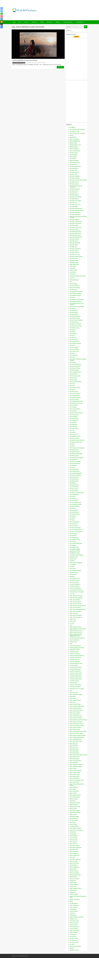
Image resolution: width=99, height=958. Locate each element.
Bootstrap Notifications (75, 214)
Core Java (72, 278)
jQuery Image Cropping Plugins (77, 737)
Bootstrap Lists (73, 202)
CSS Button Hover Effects (76, 326)
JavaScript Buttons (74, 651)
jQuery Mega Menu (74, 751)
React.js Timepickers (74, 873)
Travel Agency (73, 909)
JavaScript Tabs (73, 682)
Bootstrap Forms (74, 193)
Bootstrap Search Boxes (75, 233)
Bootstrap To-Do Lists (75, 254)
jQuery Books (73, 696)
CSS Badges (73, 308)
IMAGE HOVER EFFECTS (75, 627)
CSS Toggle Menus (74, 537)
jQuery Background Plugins (76, 694)
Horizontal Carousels (75, 580)
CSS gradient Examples (75, 397)
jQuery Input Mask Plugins (76, 741)
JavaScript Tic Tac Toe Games (77, 688)
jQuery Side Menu (74, 787)
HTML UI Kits (73, 619)
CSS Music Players (74, 455)
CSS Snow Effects (74, 500)
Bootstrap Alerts (73, 164)
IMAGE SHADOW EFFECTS (76, 632)
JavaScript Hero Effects (75, 657)
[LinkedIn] (1, 19)
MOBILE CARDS (73, 804)
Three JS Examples (74, 905)
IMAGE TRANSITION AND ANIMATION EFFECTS (76, 635)
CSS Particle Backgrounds (76, 473)
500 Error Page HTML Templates (77, 133)
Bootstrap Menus (74, 206)
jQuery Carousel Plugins (75, 704)
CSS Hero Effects (74, 405)
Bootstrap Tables (74, 244)
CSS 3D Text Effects (74, 285)
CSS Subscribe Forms (75, 514)
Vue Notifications (74, 940)
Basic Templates (74, 154)
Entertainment (73, 559)
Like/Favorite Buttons (75, 797)
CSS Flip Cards (73, 377)
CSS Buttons (73, 329)
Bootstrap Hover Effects (75, 200)
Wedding (72, 948)
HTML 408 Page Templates (76, 597)
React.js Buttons (73, 865)
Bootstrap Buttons (74, 168)
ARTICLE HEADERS (74, 148)
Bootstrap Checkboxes (75, 176)
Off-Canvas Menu (74, 820)
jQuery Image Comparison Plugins (78, 735)
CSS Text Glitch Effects (75, 527)
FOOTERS (72, 566)
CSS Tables (72, 518)
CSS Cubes (72, 357)
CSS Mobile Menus (74, 450)
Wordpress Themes (74, 950)
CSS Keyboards (73, 424)
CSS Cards (72, 335)
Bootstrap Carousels (74, 172)
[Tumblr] (1, 24)
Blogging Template (74, 160)
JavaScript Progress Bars (76, 673)
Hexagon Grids (73, 574)
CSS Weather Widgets (75, 549)
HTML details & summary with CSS (78, 605)
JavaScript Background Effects (77, 647)
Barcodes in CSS (74, 152)
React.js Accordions (74, 863)
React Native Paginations (75, 847)
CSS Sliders (72, 496)
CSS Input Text (73, 422)
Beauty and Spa (73, 156)
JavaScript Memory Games (76, 663)
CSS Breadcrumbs (74, 322)
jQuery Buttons (73, 698)
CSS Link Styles (73, 426)
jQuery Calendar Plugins (75, 700)
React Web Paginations (75, 859)
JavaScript (34, 22)
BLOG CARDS (73, 158)
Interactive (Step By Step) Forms (77, 638)
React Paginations (74, 853)
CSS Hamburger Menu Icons (76, 401)
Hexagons (72, 576)
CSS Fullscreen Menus (75, 387)
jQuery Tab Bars (73, 793)
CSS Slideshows (74, 498)
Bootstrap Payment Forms (76, 221)
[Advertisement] (62, 10)
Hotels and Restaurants (75, 588)
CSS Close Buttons (74, 347)
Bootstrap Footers (74, 191)
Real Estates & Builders (75, 874)
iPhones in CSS (73, 642)
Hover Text (72, 594)
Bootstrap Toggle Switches (76, 256)
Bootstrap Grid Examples (75, 196)
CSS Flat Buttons (74, 374)
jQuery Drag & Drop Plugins (76, 721)
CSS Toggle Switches (75, 539)
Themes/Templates (67, 22)
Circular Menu (73, 272)
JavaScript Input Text (75, 659)
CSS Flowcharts (73, 379)
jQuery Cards (73, 702)
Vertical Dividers (73, 924)
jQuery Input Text (74, 743)
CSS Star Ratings (74, 510)
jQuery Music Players (75, 756)
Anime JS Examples (74, 139)
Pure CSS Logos (73, 838)
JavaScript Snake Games (75, 677)
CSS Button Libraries (74, 328)
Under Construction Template (76, 917)
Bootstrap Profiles (74, 225)
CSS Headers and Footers (76, 403)
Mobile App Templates (75, 802)
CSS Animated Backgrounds (76, 291)
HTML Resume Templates (76, 615)
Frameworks (72, 568)
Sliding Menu (73, 892)
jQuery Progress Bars (75, 774)
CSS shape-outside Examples (77, 492)
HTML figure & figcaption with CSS (78, 609)
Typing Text (72, 913)
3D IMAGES (72, 127)
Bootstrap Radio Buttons (75, 231)
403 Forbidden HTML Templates (77, 129)
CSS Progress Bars (74, 477)
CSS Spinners (73, 508)
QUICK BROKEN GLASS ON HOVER (24, 60)
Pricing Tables (73, 834)
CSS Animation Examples (75, 293)
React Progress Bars (74, 855)
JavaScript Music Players (76, 667)
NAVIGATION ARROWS (75, 812)
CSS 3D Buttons (73, 283)
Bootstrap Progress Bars (75, 227)
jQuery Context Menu (74, 714)
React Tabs (72, 857)
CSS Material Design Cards (76, 442)
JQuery (26, 22)
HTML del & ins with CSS (75, 603)
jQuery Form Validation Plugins (77, 725)
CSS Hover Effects (74, 414)
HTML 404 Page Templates (76, 596)
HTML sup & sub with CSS (76, 617)
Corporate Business (74, 280)
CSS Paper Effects (74, 469)
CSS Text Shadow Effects (76, 529)
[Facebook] (1, 8)
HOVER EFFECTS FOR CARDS (77, 592)
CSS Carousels (73, 337)
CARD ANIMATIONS (74, 264)
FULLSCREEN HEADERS (75, 570)
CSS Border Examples (75, 318)
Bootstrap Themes (74, 250)
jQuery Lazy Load (74, 747)
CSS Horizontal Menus (75, 409)
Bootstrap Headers (74, 198)
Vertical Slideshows (74, 926)
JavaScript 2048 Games (75, 645)
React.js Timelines (74, 871)
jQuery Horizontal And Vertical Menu (78, 731)
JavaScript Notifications (75, 669)
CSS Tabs (72, 520)
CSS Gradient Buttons (75, 395)
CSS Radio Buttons (74, 479)
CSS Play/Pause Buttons (75, 475)
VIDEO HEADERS (74, 932)
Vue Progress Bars (74, 942)
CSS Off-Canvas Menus (75, 461)
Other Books (72, 822)
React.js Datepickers (74, 867)
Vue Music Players (74, 938)
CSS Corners (73, 353)
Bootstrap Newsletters (75, 212)
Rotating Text (73, 880)
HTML (41, 22)
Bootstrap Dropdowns (75, 189)
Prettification (73, 832)
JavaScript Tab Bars (74, 680)
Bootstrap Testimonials (75, 248)
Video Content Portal (74, 930)
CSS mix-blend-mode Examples (77, 448)
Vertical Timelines (74, 928)
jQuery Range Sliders (74, 776)
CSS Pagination (73, 465)
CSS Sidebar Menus (74, 494)
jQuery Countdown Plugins (76, 716)
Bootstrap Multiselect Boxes (76, 210)
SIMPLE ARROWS (74, 884)
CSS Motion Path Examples (76, 453)
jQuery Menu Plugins (74, 753)
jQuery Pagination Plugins (76, 766)
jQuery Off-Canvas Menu (75, 760)
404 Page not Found (74, 131)
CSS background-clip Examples (77, 306)
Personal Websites (74, 826)
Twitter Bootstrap (74, 911)
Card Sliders (72, 268)
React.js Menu (73, 869)
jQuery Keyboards (74, 745)
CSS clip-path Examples (75, 343)
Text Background (73, 903)
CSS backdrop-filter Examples (77, 299)
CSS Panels (72, 467)
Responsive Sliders (74, 878)
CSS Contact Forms (74, 351)
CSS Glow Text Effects (75, 393)
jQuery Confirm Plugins (75, 712)
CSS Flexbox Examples (75, 376)
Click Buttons (73, 274)
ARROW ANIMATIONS (75, 141)
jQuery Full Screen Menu (75, 727)
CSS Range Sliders (74, 481)
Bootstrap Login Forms (75, 204)
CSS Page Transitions (75, 463)
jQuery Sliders (73, 789)
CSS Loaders (73, 432)
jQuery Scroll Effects (74, 778)
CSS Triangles (73, 545)
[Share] (1, 27)
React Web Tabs (73, 861)
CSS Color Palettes (74, 349)
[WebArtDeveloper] (24, 12)
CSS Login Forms (74, 434)
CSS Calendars (73, 333)
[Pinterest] (1, 16)
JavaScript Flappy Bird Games (77, 655)
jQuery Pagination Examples (76, 764)
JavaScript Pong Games (75, 671)
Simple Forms (73, 886)
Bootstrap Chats (73, 174)
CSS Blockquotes (74, 312)
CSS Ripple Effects (74, 485)
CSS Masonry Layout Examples (77, 440)
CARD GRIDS (73, 266)
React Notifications (74, 851)
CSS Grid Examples (74, 399)
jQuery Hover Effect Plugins (19, 62)
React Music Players (74, 845)
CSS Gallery (72, 389)
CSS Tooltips (73, 541)
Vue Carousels (73, 934)
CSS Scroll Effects (74, 486)
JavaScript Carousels (75, 653)
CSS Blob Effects (74, 310)
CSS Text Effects (74, 523)
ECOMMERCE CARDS (75, 553)
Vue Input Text (73, 936)
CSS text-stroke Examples (76, 531)
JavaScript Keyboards (75, 661)
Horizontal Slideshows (75, 584)
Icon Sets (72, 623)
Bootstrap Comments (75, 178)
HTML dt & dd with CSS (75, 607)
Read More (60, 67)
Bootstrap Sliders (74, 241)
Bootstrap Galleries (74, 195)
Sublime (57, 22)
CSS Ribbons (73, 483)
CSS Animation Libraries (75, 295)
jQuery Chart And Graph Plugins (77, 706)
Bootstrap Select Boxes (75, 235)
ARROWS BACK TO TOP (75, 145)
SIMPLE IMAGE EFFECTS (76, 888)
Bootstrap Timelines (74, 252)
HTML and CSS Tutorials (75, 601)
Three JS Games (73, 907)
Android (71, 135)
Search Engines (73, 882)
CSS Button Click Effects (75, 324)
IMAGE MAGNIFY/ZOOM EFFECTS (78, 629)
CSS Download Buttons (75, 366)
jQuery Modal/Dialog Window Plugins (78, 754)
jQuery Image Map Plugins (76, 739)
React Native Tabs (74, 849)
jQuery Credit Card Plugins (76, 717)
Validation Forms (74, 919)
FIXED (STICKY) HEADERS (76, 562)
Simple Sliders (73, 890)
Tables (71, 901)
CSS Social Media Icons (75, 502)
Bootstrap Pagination (75, 219)
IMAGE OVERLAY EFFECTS (76, 631)
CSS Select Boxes (74, 490)
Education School (74, 557)
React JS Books (73, 843)
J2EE (71, 644)
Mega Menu (72, 801)
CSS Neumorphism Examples (76, 457)
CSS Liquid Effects (74, 428)
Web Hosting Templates (75, 946)
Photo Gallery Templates (75, 828)
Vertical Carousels (74, 922)
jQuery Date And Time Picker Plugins (78, 719)
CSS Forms (72, 383)
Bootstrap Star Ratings (75, 243)
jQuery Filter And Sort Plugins (76, 723)
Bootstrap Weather (74, 260)
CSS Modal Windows (75, 451)
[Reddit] (1, 21)
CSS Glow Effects (74, 391)
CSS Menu (72, 444)
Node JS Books (73, 814)
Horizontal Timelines (74, 586)
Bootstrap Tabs (73, 246)
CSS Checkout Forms (75, 341)
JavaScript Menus (74, 665)
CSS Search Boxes (74, 488)
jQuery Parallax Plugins (75, 772)
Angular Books (73, 137)
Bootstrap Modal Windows (76, 208)
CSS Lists (72, 430)
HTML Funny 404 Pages (75, 611)
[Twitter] (1, 11)
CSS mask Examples (74, 438)
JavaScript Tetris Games (75, 684)
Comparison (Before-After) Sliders (78, 276)
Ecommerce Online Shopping (76, 555)
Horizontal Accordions (75, 578)
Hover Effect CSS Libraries (76, 590)
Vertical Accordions (74, 921)
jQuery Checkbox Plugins (75, 708)
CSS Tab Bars (73, 516)
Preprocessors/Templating (76, 830)
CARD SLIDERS (73, 270)
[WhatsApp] (1, 13)
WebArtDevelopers (31, 62)
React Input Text (73, 841)
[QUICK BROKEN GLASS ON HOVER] (38, 44)
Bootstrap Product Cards (75, 223)
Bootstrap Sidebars (74, 239)
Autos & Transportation (75, 150)
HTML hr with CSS (74, 613)
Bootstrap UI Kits (74, 258)
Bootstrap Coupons (74, 184)
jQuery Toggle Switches (75, 795)
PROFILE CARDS (74, 836)
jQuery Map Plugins (74, 749)
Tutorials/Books (79, 22)
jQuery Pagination (74, 762)
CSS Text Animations (74, 522)
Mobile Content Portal (75, 806)
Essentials (72, 560)
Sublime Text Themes (75, 899)
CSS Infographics (74, 420)
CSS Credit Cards (74, 355)
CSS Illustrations (74, 416)
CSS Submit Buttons (74, 512)
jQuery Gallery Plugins (75, 729)
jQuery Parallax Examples (76, 770)
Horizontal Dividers (74, 582)
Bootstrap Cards (73, 170)
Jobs (71, 690)
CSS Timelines (73, 535)
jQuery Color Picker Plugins (76, 710)
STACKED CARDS (74, 894)
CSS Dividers (73, 362)
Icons (71, 625)
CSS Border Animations (75, 316)
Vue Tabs (72, 944)
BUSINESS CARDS (74, 262)
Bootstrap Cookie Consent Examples (78, 180)
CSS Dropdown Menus (75, 368)
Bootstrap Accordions (75, 162)
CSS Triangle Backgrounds (76, 543)
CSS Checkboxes (74, 339)
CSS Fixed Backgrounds (75, 372)
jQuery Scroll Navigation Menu (77, 780)
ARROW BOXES (73, 143)
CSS (19, 22)
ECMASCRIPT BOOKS (75, 551)
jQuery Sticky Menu (74, 791)
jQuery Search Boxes (74, 782)
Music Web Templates (75, 810)
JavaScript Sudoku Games (76, 679)
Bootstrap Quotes (74, 229)
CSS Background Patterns (76, 301)
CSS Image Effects (74, 418)
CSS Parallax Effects (74, 471)
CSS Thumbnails (73, 533)
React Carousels (73, 839)
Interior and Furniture (74, 640)
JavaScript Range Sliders (75, 675)
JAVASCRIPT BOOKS (75, 649)
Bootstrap (49, 22)
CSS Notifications (74, 459)
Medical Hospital (74, 799)
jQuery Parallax (73, 768)
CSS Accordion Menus (75, 287)
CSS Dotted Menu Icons (75, 364)
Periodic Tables (73, 824)
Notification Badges (74, 816)
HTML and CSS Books (75, 599)
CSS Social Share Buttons (76, 504)
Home (14, 22)
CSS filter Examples (74, 370)
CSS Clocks (72, 345)
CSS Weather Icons (74, 547)
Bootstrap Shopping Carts (76, 237)
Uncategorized (73, 915)
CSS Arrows (72, 297)
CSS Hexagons (73, 407)
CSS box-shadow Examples (76, 320)
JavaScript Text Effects (75, 686)
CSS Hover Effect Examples (76, 413)
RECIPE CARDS (73, 876)
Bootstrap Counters (74, 182)
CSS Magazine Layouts (75, 436)
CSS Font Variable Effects (76, 381)
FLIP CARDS (73, 564)
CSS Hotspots (73, 411)
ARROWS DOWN (73, 147)
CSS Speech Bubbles (75, 506)
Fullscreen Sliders (74, 572)
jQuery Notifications (74, 758)
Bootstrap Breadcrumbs (75, 166)
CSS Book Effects (74, 314)
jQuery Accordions (74, 692)
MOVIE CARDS (73, 808)
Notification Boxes (74, 818)
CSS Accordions (73, 289)
